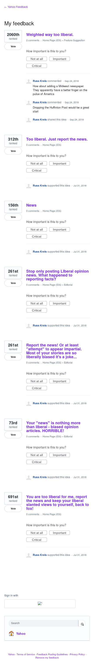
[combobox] (44, 623)
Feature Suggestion (74, 40)
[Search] (81, 623)
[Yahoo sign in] (39, 603)
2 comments (32, 40)
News (31, 205)
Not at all (39, 59)
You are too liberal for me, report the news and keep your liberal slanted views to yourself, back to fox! (57, 502)
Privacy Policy (77, 654)
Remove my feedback (47, 657)
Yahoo (21, 633)
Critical (39, 66)
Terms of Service (26, 654)
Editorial (68, 284)
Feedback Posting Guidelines (52, 654)
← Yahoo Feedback (16, 6)
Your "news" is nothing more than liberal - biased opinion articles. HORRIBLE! (53, 426)
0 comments (32, 144)
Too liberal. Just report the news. (57, 139)
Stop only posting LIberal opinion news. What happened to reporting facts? (57, 275)
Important (61, 59)
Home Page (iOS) (52, 40)
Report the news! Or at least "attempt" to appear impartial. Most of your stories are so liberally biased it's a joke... (54, 351)
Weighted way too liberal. (49, 34)
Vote (13, 46)
